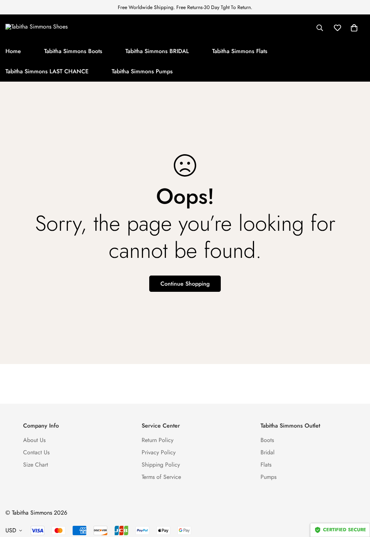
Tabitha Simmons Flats (239, 51)
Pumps (268, 477)
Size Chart (35, 464)
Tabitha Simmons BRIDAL (157, 51)
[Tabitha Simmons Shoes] (50, 27)
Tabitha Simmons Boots (73, 51)
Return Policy (157, 440)
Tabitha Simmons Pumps (142, 71)
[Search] (319, 28)
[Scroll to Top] (356, 497)
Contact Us (36, 452)
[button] (354, 28)
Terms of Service (161, 477)
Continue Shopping (185, 284)
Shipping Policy (161, 464)
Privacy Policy (159, 452)
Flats (266, 464)
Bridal (268, 452)
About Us (34, 440)
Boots (267, 440)
